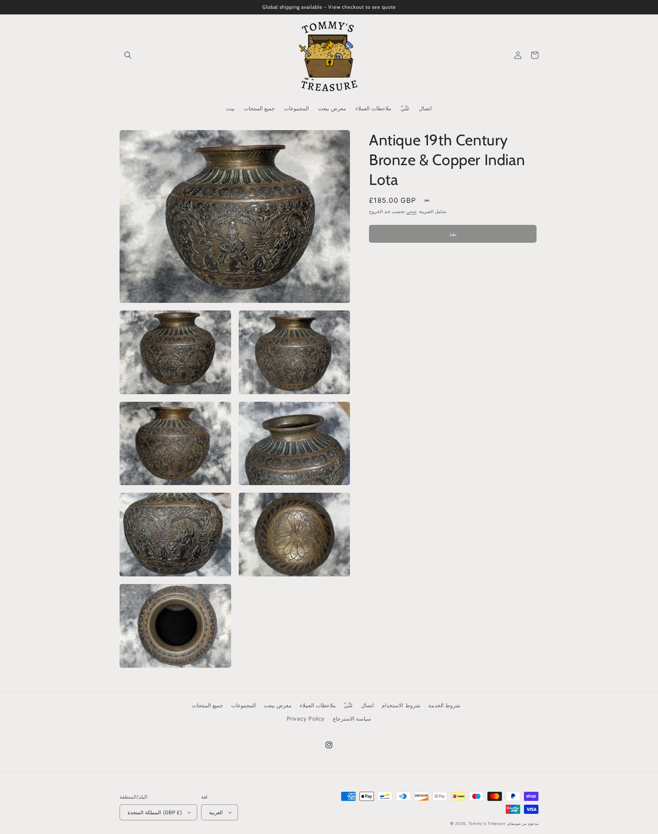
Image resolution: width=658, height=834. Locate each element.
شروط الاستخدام (401, 705)
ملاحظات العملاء (318, 705)
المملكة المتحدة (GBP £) (155, 812)
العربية (216, 812)
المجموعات (243, 705)
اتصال (367, 705)
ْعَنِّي (348, 705)
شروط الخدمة (444, 705)
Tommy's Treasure (487, 823)
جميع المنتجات (208, 705)
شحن (411, 211)
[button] (128, 55)
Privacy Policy (306, 718)
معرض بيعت (278, 705)
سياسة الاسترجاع (352, 718)
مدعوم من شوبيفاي (522, 823)
